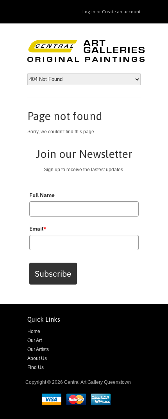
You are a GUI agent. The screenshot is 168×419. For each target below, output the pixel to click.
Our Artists (38, 349)
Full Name (42, 195)
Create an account (121, 11)
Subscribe (53, 273)
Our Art (34, 340)
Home (33, 331)
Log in (88, 11)
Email (37, 228)
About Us (37, 358)
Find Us (35, 367)
